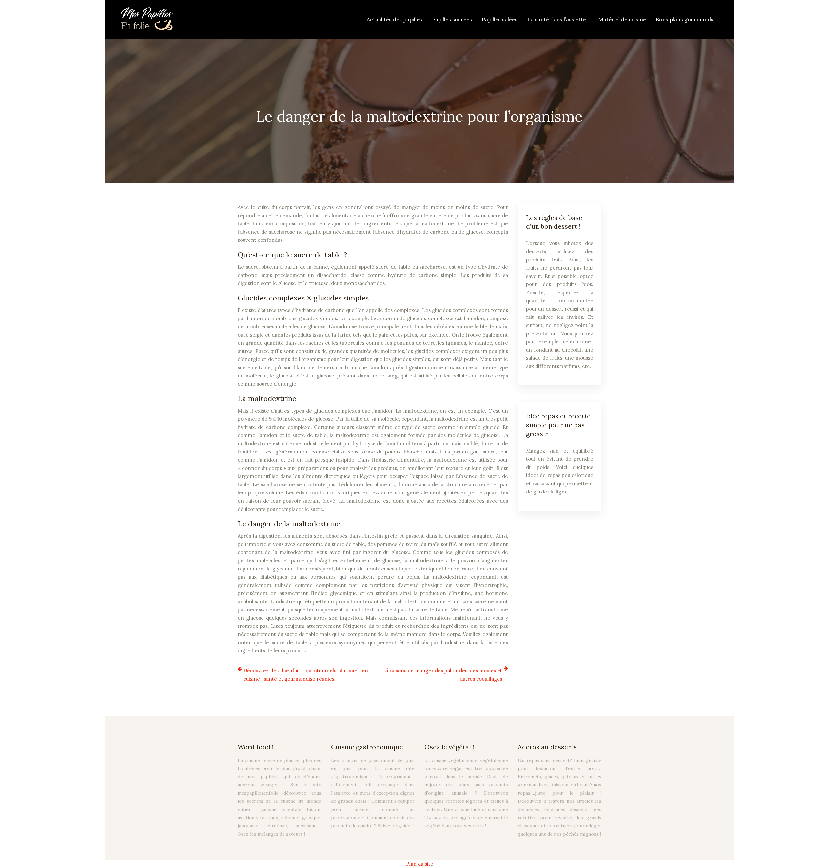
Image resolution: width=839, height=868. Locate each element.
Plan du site (419, 864)
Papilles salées (499, 19)
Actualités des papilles (394, 19)
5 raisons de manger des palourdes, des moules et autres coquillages (443, 674)
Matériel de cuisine (622, 19)
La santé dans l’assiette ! (558, 19)
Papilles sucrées (452, 19)
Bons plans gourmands (684, 19)
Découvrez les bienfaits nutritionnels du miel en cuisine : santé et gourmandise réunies (306, 674)
